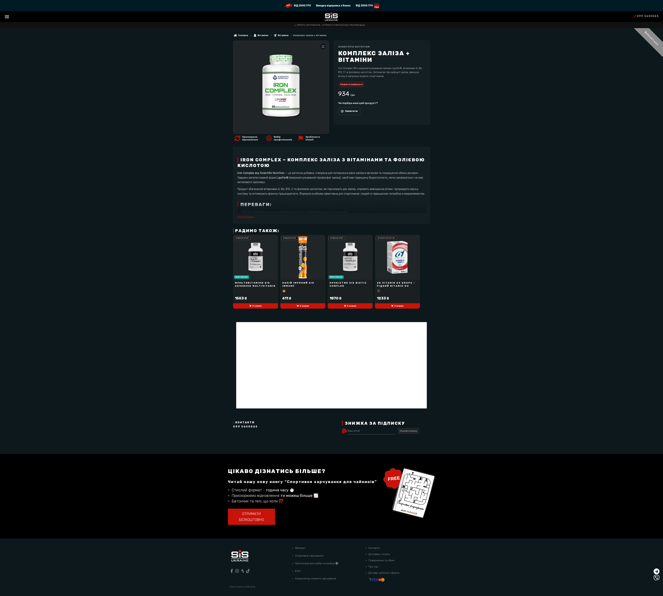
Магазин (300, 548)
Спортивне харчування (309, 555)
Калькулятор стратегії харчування (315, 578)
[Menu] (7, 17)
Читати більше (245, 216)
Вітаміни (263, 35)
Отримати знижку (408, 431)
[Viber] (657, 578)
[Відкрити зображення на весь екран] (323, 46)
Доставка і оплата (379, 554)
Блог (298, 571)
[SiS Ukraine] (240, 556)
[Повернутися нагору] (657, 565)
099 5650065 (648, 16)
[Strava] (243, 571)
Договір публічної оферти (384, 572)
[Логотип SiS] (331, 17)
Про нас (373, 566)
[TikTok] (248, 571)
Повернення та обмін (381, 560)
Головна (243, 35)
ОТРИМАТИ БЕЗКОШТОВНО (251, 517)
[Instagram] (237, 571)
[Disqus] (331, 365)
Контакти (374, 548)
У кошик (257, 306)
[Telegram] (657, 571)
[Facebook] (232, 571)
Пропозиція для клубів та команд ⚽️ (316, 563)
